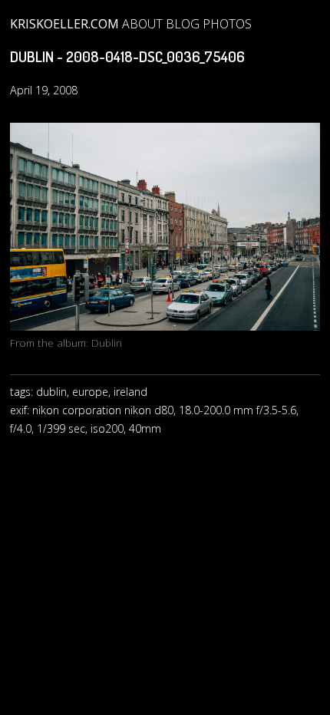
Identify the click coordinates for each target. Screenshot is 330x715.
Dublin (106, 342)
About (142, 23)
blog (183, 23)
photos (227, 23)
